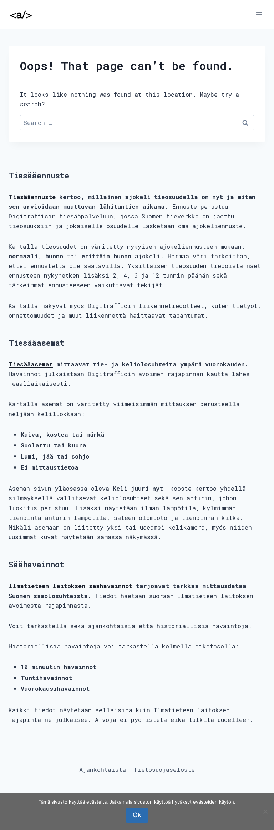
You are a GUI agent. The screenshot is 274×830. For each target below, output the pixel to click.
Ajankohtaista (102, 769)
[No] (265, 811)
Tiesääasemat (31, 364)
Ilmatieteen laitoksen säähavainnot (70, 586)
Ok (137, 815)
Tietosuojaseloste (164, 769)
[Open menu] (258, 14)
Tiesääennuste (32, 197)
